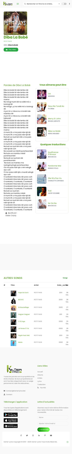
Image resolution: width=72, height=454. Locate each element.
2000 (61, 300)
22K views (68, 336)
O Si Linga (21, 321)
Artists (39, 378)
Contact (9, 394)
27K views (68, 308)
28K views (68, 301)
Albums (40, 375)
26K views (68, 329)
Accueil (40, 372)
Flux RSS (43, 388)
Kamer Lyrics (37, 442)
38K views (68, 294)
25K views (68, 322)
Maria (20, 342)
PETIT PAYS (8, 41)
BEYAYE (21, 300)
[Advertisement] (38, 68)
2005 (61, 307)
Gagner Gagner (24, 314)
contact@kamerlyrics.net (16, 391)
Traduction (41, 384)
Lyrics (39, 381)
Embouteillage (23, 307)
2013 (60, 293)
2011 (60, 314)
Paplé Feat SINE (24, 335)
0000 (61, 321)
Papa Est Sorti (23, 293)
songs (65, 278)
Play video (12, 49)
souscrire (44, 429)
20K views (68, 315)
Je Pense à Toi (23, 328)
